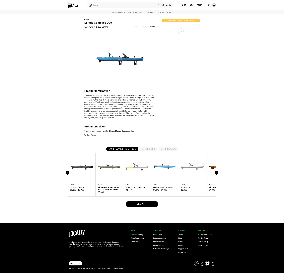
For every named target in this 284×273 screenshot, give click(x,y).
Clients (180, 242)
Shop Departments (138, 238)
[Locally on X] (213, 263)
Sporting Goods (139, 12)
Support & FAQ (183, 249)
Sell (191, 5)
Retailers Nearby (137, 235)
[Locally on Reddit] (196, 263)
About (199, 5)
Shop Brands (135, 242)
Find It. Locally (165, 5)
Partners (181, 245)
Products (121, 12)
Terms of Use (203, 245)
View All (140, 204)
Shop (184, 5)
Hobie (129, 12)
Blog (180, 238)
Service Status (203, 238)
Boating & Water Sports (156, 12)
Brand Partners (158, 245)
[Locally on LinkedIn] (207, 263)
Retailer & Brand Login (161, 249)
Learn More (157, 235)
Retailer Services (159, 238)
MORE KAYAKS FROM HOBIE (122, 149)
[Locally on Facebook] (202, 263)
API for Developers (205, 235)
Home (114, 12)
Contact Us (182, 252)
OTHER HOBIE (148, 149)
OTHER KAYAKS (168, 149)
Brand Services (159, 242)
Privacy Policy (203, 242)
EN (209, 5)
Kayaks (169, 12)
